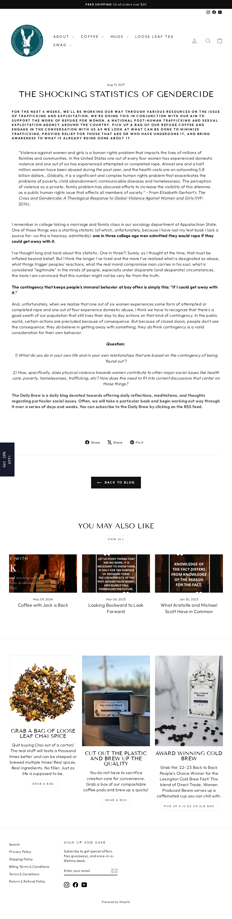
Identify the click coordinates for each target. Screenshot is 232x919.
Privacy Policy (20, 851)
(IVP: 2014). (112, 198)
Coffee (90, 36)
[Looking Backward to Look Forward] (116, 573)
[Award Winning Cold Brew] (189, 701)
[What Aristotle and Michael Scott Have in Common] (189, 573)
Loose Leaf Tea (154, 36)
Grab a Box (116, 800)
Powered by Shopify (116, 902)
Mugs (118, 36)
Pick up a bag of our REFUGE (145, 125)
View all (116, 539)
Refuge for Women (83, 120)
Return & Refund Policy (27, 881)
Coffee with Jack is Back (43, 605)
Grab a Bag (43, 783)
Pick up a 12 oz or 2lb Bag (189, 806)
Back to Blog (119, 482)
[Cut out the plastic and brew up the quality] (116, 701)
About (62, 36)
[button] (7, 459)
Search (14, 844)
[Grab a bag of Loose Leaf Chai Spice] (43, 690)
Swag (60, 45)
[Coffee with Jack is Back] (43, 573)
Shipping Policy (21, 859)
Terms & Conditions (24, 874)
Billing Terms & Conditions (29, 866)
